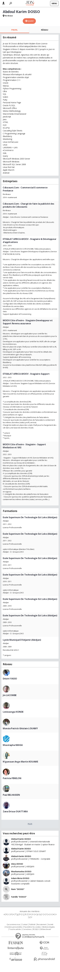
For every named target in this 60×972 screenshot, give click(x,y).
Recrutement (41, 924)
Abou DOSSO (17, 864)
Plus (30, 824)
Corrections (27, 929)
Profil (14, 30)
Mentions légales (48, 927)
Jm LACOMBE (9, 695)
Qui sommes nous (13, 924)
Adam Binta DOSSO (20, 878)
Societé (50, 924)
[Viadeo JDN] (44, 953)
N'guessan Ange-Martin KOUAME (20, 761)
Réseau (44, 30)
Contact (24, 924)
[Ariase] (15, 959)
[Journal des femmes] (15, 942)
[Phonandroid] (44, 959)
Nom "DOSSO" (17, 889)
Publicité (32, 924)
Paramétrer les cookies (32, 927)
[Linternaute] (15, 948)
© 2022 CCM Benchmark (42, 929)
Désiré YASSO (10, 678)
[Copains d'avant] (15, 953)
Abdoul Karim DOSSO (21, 839)
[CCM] (44, 942)
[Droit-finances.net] (44, 948)
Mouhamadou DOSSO (21, 871)
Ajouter (30, 21)
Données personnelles (13, 927)
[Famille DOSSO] (6, 896)
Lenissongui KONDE (13, 711)
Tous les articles (15, 929)
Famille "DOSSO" (19, 896)
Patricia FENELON (12, 778)
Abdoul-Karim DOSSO (21, 856)
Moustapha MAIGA (13, 745)
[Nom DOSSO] (6, 889)
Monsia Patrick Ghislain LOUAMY (20, 728)
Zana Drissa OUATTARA (15, 811)
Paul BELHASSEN (11, 794)
